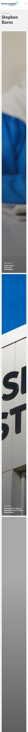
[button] (26, 3)
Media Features (8, 263)
